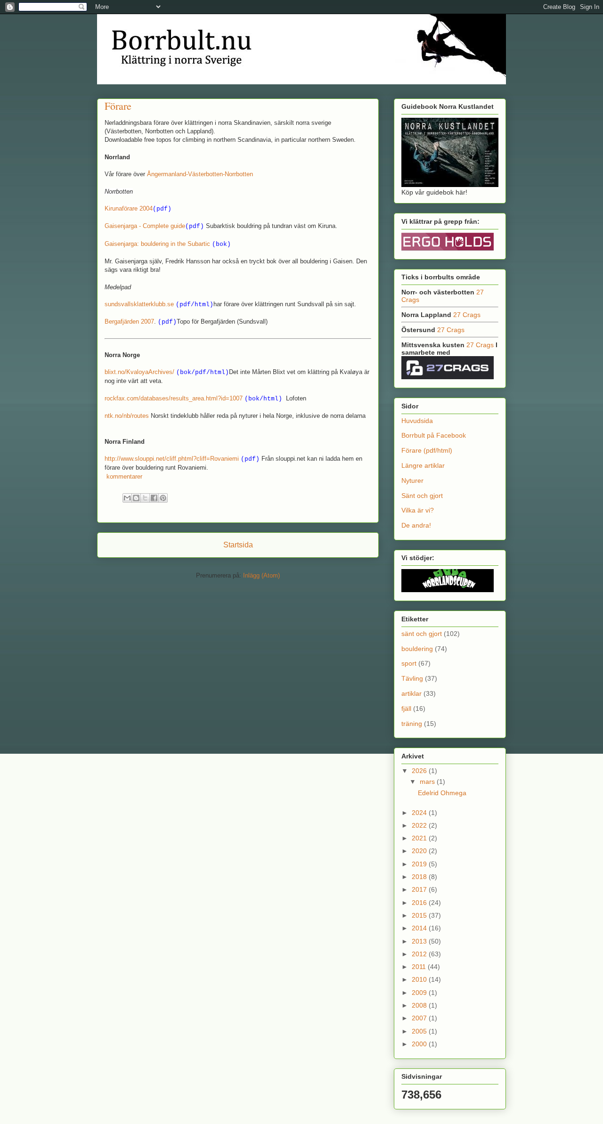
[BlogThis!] (136, 498)
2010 (420, 979)
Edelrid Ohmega (442, 793)
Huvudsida (417, 420)
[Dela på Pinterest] (163, 498)
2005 (420, 1031)
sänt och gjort (421, 633)
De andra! (416, 525)
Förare (118, 106)
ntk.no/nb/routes (127, 415)
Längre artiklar (423, 465)
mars (428, 781)
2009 (420, 992)
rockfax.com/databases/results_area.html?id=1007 (174, 398)
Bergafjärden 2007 (129, 321)
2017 (420, 889)
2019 (420, 864)
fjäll (406, 708)
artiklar (411, 693)
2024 (420, 812)
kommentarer (123, 476)
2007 (420, 1018)
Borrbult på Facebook (433, 435)
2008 (420, 1005)
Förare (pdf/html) (426, 450)
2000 (420, 1044)
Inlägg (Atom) (261, 575)
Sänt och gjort (422, 495)
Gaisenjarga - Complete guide (145, 225)
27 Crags (467, 314)
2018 (420, 876)
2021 (420, 838)
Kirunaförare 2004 (129, 208)
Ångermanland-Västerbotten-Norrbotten (200, 174)
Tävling (412, 678)
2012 (420, 954)
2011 (420, 966)
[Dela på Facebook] (154, 498)
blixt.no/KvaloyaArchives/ (139, 371)
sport (408, 663)
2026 (420, 770)
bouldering (417, 648)
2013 (420, 941)
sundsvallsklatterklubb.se (139, 304)
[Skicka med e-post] (127, 498)
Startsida (238, 545)
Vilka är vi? (417, 510)
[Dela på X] (145, 498)
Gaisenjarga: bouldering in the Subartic (157, 243)
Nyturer (412, 480)
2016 (420, 902)
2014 (420, 928)
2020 (420, 851)
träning (411, 723)
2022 (420, 825)
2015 (420, 915)
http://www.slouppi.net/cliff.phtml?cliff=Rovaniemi (172, 458)
